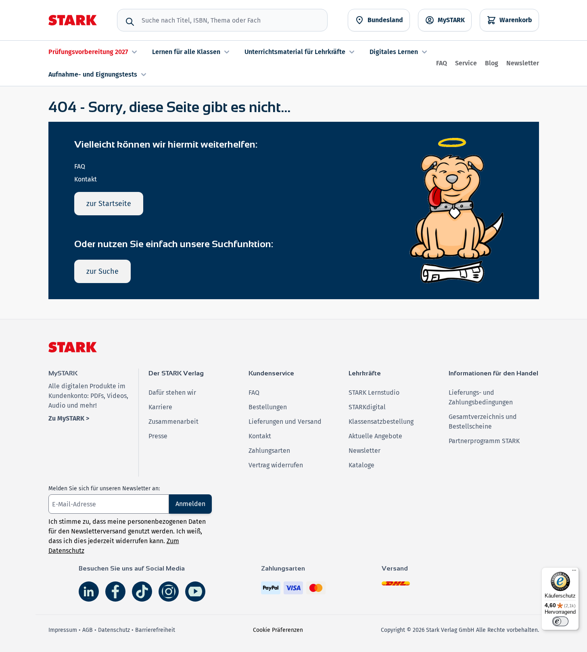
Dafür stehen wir (172, 392)
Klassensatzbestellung (381, 421)
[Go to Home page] (72, 20)
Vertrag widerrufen (276, 465)
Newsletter (522, 63)
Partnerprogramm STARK (484, 441)
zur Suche (102, 271)
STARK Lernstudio (374, 392)
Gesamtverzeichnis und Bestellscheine (483, 421)
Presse (157, 436)
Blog (491, 63)
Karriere (160, 407)
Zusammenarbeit (173, 421)
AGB (87, 630)
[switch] (560, 621)
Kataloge (361, 465)
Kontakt (85, 179)
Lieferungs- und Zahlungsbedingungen (481, 397)
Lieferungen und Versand (285, 421)
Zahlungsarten (269, 450)
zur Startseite (108, 203)
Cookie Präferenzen (278, 630)
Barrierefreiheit (155, 630)
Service (466, 63)
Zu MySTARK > (68, 418)
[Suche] (130, 22)
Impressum (62, 630)
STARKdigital (367, 407)
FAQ (441, 63)
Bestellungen (268, 407)
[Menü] (574, 572)
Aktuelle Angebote (375, 436)
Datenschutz (114, 630)
